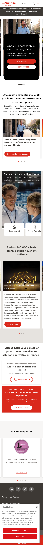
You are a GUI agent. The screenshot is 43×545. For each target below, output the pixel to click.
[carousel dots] (20, 84)
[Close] (36, 507)
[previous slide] (32, 22)
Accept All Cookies (19, 530)
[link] (21, 12)
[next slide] (37, 22)
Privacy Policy (26, 524)
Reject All (20, 536)
